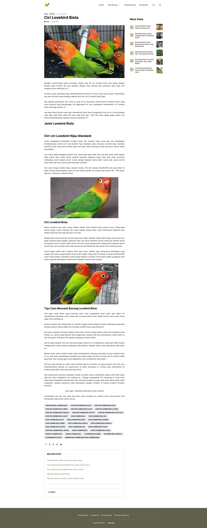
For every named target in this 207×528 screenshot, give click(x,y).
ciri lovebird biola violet (98, 427)
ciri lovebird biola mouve (78, 423)
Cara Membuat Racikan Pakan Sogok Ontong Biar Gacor (144, 70)
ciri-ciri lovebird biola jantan (57, 430)
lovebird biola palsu (54, 437)
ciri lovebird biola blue (55, 419)
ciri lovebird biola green (55, 423)
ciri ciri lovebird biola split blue (111, 412)
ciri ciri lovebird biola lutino (107, 409)
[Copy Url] (45, 444)
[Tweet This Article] (53, 444)
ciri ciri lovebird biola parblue (57, 412)
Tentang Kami (83, 515)
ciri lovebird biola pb (77, 427)
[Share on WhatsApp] (57, 444)
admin (47, 21)
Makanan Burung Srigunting (58, 474)
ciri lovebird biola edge (76, 419)
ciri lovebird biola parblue (101, 423)
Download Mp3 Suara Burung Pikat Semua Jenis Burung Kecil (144, 44)
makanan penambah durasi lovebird (89, 391)
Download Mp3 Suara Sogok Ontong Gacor (143, 27)
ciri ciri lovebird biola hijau (82, 409)
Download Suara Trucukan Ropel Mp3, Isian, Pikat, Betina (144, 61)
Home (101, 5)
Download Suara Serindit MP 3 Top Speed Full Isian (144, 53)
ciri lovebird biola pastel (55, 427)
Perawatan (143, 5)
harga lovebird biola (54, 434)
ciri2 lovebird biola (80, 430)
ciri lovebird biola (99, 83)
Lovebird (52, 14)
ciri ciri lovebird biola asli (81, 405)
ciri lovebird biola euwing (98, 419)
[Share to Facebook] (49, 444)
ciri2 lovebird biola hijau (101, 430)
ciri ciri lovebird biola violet (57, 416)
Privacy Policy (106, 515)
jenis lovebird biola (73, 434)
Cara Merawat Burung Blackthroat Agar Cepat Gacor (68, 465)
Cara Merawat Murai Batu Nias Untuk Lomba (65, 469)
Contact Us (95, 515)
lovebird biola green (93, 434)
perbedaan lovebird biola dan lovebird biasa (82, 437)
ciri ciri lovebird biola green (56, 409)
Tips (153, 5)
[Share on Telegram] (61, 444)
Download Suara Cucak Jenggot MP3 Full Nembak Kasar (144, 36)
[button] (160, 5)
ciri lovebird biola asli (98, 416)
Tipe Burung (113, 5)
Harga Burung (129, 5)
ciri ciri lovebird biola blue (105, 405)
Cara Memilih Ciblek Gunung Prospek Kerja (64, 460)
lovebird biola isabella (113, 434)
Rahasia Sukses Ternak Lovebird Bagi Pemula (65, 478)
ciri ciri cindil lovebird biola (56, 405)
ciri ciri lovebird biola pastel (84, 412)
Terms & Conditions (121, 515)
